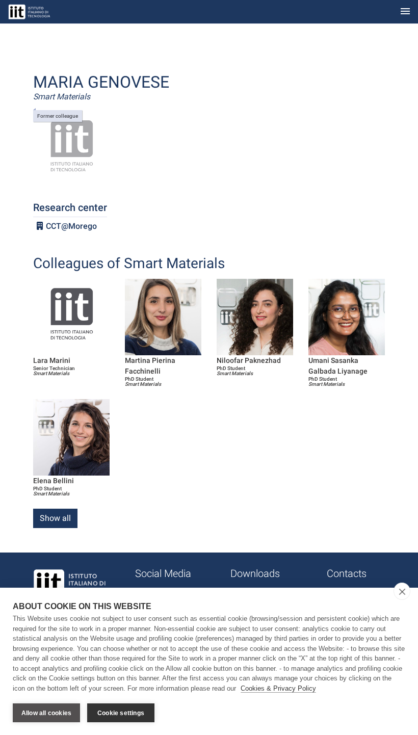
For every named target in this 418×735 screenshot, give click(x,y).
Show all (55, 518)
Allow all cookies (46, 713)
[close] (402, 591)
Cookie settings (120, 713)
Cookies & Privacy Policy (278, 688)
